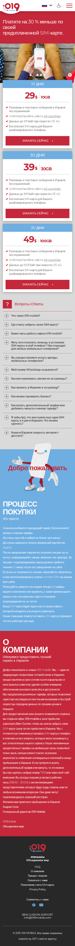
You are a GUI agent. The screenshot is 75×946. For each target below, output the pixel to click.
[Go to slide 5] (44, 75)
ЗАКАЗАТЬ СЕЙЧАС (35, 140)
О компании (37, 871)
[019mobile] (37, 848)
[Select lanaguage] (46, 5)
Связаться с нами (37, 880)
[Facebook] (34, 905)
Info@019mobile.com (37, 917)
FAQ (37, 866)
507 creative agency (44, 938)
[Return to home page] (11, 7)
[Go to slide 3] (37, 75)
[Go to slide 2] (34, 75)
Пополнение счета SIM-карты (37, 884)
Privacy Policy (37, 889)
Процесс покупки (37, 875)
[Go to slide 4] (41, 75)
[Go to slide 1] (30, 75)
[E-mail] (41, 905)
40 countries (52, 116)
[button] (59, 5)
